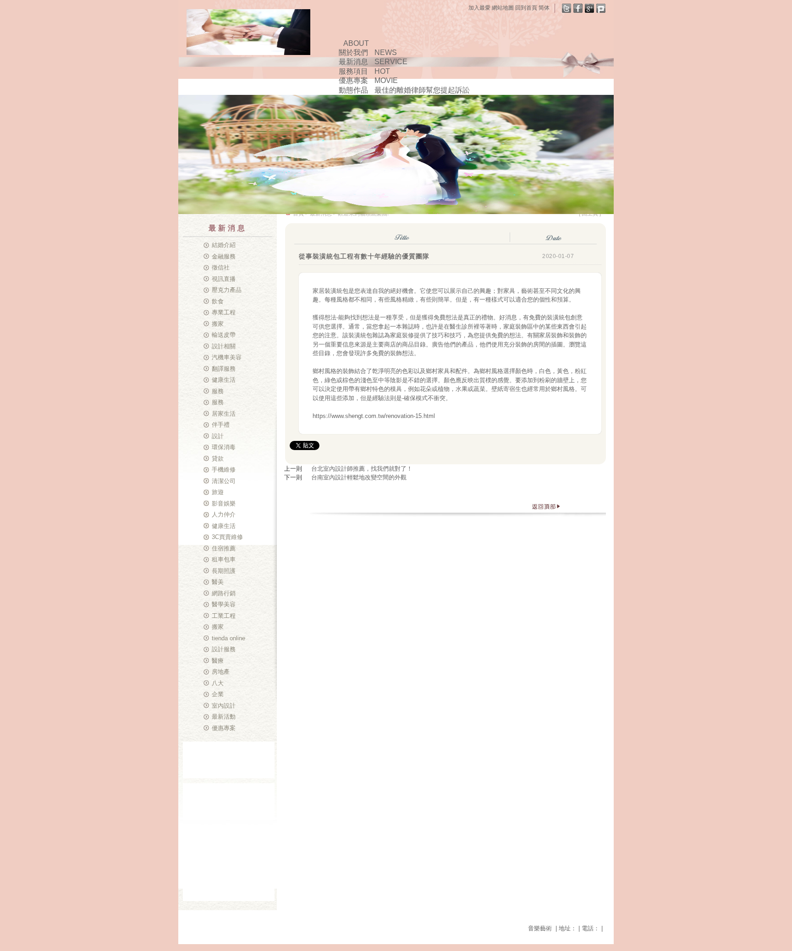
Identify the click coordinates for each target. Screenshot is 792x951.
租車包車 (224, 559)
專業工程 (224, 312)
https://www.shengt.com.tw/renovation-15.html (374, 415)
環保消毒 (224, 447)
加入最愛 (479, 8)
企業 (218, 694)
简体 (544, 8)
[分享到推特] (566, 8)
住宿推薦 (224, 548)
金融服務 (224, 256)
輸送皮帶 (224, 334)
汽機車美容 (227, 357)
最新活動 (224, 716)
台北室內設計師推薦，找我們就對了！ (361, 468)
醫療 (218, 660)
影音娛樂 (224, 503)
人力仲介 (224, 514)
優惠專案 (224, 728)
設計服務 (224, 649)
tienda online (228, 638)
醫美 (218, 581)
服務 (218, 391)
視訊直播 (224, 278)
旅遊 (218, 492)
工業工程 (224, 615)
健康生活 (224, 379)
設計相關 (224, 346)
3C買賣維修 (227, 536)
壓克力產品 (227, 289)
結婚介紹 (224, 245)
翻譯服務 (224, 368)
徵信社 (221, 267)
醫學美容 (224, 604)
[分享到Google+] (589, 8)
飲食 (218, 301)
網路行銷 (224, 593)
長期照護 (224, 570)
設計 (218, 436)
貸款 (218, 458)
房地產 (221, 671)
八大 (218, 683)
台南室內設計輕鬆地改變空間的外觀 (359, 477)
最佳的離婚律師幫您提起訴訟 (422, 90)
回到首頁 (526, 8)
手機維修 (224, 469)
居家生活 (224, 413)
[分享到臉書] (578, 8)
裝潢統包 (336, 290)
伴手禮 (221, 424)
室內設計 (224, 705)
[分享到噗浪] (600, 8)
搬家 (218, 323)
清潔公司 (224, 481)
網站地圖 (503, 8)
